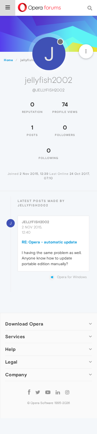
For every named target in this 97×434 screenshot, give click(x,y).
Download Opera (24, 324)
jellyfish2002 (35, 222)
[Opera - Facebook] (29, 392)
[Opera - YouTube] (48, 392)
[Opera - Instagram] (67, 392)
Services (15, 336)
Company (16, 374)
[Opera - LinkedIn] (58, 392)
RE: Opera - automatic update (49, 242)
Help (10, 349)
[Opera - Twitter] (38, 392)
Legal (11, 362)
